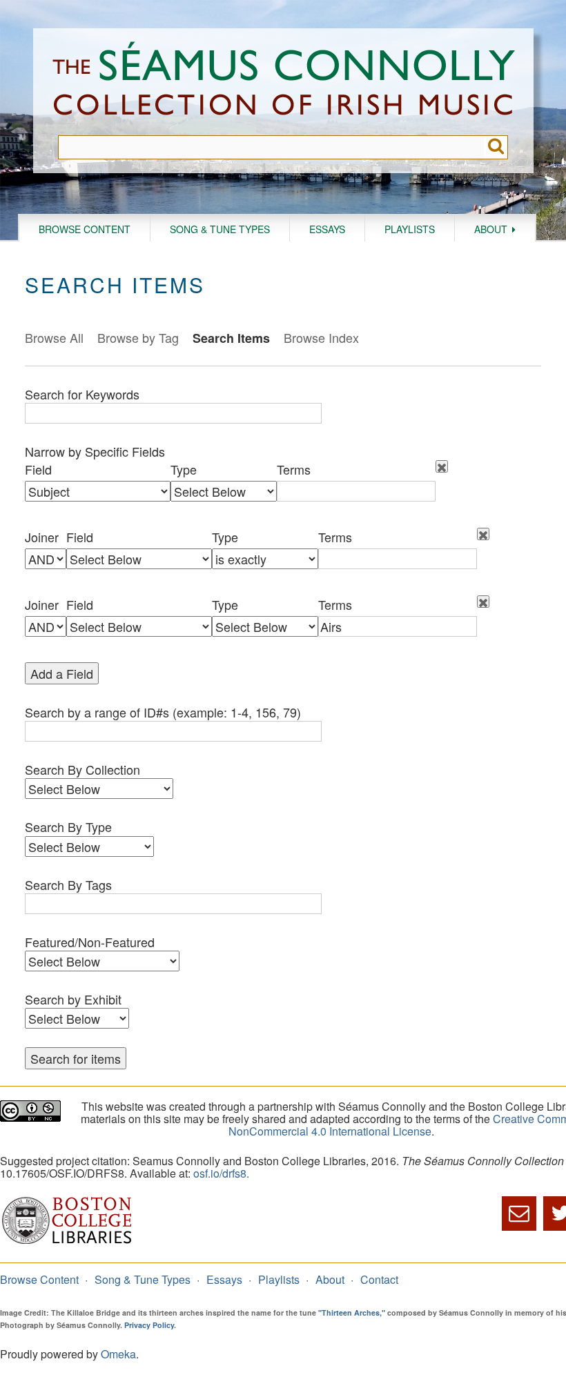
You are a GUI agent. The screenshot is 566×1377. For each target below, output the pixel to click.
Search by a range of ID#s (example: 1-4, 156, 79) (163, 712)
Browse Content (84, 229)
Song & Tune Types (220, 229)
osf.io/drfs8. (221, 1173)
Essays (327, 229)
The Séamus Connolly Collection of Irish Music (283, 81)
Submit (496, 147)
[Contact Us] (519, 1213)
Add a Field (61, 673)
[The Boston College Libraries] (67, 1242)
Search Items (231, 338)
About (490, 229)
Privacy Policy (149, 1325)
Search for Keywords (82, 394)
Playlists (409, 229)
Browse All (54, 337)
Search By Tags (68, 884)
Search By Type (68, 826)
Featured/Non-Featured (90, 942)
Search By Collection (82, 769)
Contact (379, 1279)
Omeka (118, 1354)
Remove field (442, 466)
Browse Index (321, 337)
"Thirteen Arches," (351, 1312)
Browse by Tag (138, 337)
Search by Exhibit (73, 999)
